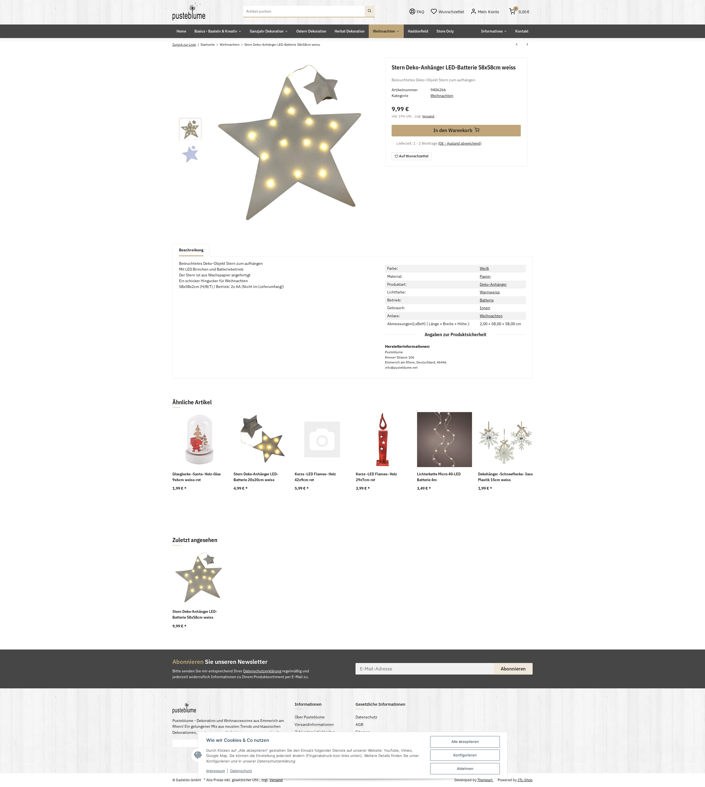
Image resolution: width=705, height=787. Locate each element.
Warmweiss (490, 292)
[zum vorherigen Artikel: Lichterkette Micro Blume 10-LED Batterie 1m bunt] (516, 45)
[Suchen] (370, 11)
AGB (359, 724)
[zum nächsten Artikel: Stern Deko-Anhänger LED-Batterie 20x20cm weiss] (527, 45)
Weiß (484, 268)
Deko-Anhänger (493, 284)
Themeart (485, 780)
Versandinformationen (314, 724)
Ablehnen (465, 768)
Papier (485, 276)
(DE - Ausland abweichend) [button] (459, 143)
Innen (485, 307)
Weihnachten (441, 95)
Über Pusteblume (310, 717)
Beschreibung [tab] (191, 249)
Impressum (215, 771)
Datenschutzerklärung (262, 671)
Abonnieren (513, 669)
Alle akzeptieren (465, 741)
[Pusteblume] (188, 11)
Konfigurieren (465, 755)
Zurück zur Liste (184, 44)
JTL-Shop (525, 780)
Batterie (487, 300)
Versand (428, 116)
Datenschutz (241, 771)
